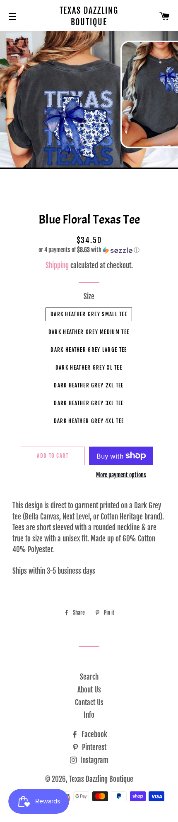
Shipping (57, 265)
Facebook (93, 734)
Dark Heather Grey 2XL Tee (89, 385)
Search (89, 677)
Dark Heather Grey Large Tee (89, 349)
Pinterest (93, 747)
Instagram (93, 760)
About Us (89, 689)
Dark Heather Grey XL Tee (88, 367)
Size (89, 296)
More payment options (121, 474)
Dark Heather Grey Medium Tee (88, 332)
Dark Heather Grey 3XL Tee (89, 403)
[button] (89, 250)
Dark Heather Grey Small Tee (89, 314)
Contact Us (89, 702)
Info (89, 715)
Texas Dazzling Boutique (89, 16)
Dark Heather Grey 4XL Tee (89, 421)
